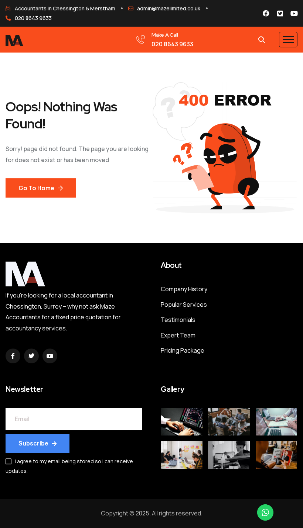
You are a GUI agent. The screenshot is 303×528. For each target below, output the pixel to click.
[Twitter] (31, 356)
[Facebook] (266, 13)
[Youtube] (294, 13)
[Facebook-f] (13, 356)
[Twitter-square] (280, 13)
